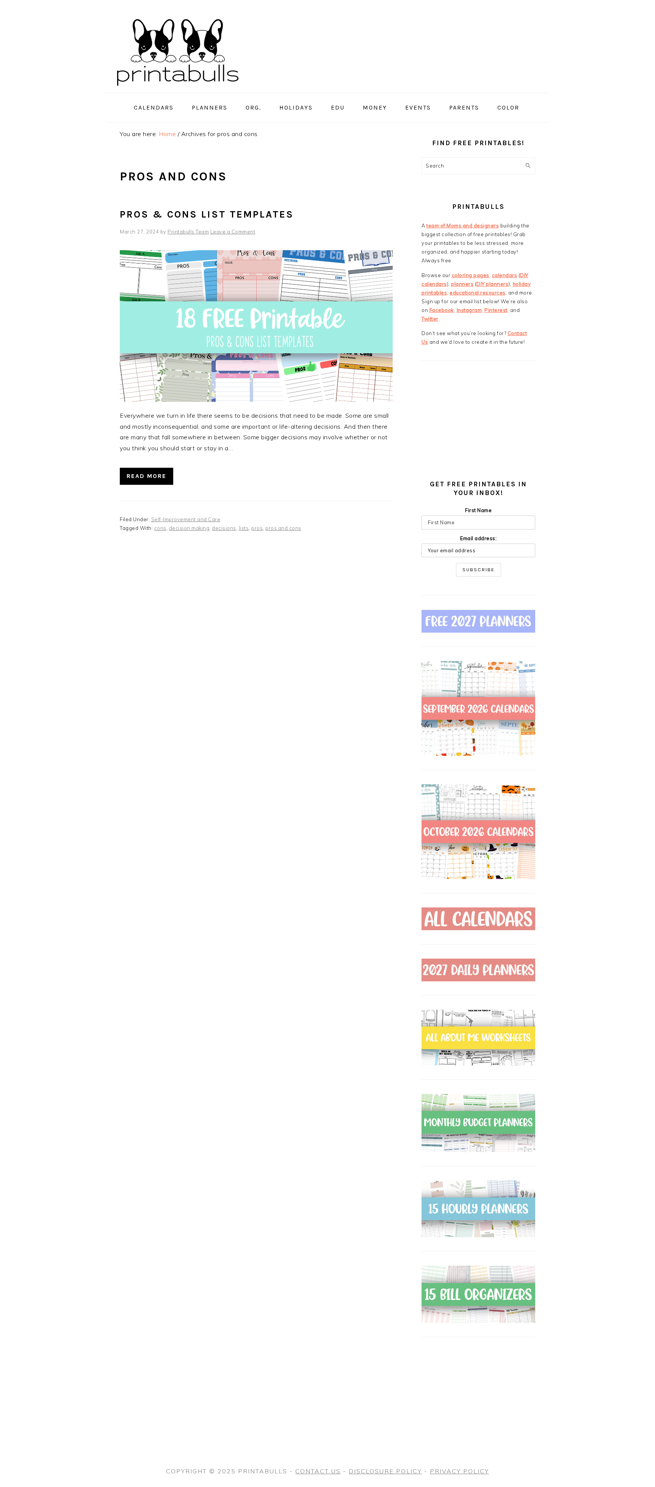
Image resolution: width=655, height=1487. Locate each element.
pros (257, 528)
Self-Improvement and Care (186, 519)
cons (160, 528)
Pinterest (496, 310)
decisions (224, 528)
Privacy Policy (459, 1471)
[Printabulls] (177, 90)
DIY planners (492, 284)
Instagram (469, 310)
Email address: (478, 538)
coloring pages (470, 275)
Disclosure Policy (385, 1471)
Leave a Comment (232, 232)
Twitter (430, 319)
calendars (504, 275)
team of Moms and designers (462, 226)
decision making (189, 528)
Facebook (441, 310)
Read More (146, 475)
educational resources (478, 293)
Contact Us (318, 1471)
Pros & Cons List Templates (207, 214)
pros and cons (283, 528)
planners (462, 284)
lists (244, 528)
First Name (478, 510)
